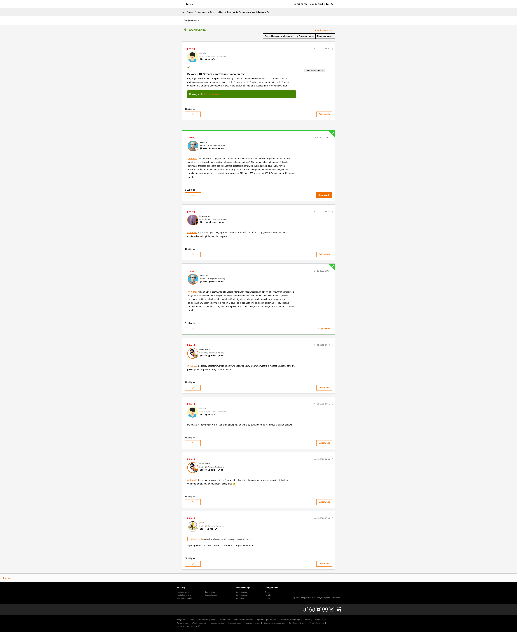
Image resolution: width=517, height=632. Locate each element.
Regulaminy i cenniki (184, 598)
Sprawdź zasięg (211, 595)
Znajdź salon (210, 592)
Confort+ (307, 620)
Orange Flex (181, 620)
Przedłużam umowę (184, 595)
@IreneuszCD (197, 539)
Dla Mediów (240, 598)
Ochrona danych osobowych (274, 623)
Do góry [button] (8, 578)
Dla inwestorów (241, 595)
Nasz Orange (188, 12)
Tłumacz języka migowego (290, 620)
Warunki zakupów (234, 623)
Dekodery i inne (217, 12)
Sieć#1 (192, 620)
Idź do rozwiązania (325, 30)
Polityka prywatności (252, 623)
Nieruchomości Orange (297, 623)
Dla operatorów (241, 592)
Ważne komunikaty (199, 623)
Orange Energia (182, 623)
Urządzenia (202, 12)
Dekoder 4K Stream (314, 71)
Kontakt (267, 595)
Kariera (267, 598)
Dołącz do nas (300, 4)
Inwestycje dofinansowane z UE (188, 626)
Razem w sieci (224, 620)
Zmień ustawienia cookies (243, 620)
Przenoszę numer (183, 592)
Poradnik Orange (320, 620)
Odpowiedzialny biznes (207, 620)
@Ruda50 (192, 158)
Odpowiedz (324, 114)
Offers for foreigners (316, 623)
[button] (332, 48)
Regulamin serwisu (217, 623)
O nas (267, 592)
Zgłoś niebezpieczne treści (266, 620)
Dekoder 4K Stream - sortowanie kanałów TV (215, 74)
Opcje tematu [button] (190, 20)
